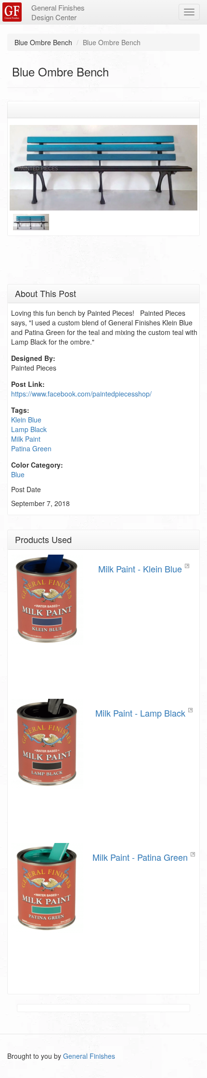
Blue (18, 474)
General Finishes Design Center (58, 12)
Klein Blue (26, 419)
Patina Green (31, 448)
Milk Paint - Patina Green (140, 857)
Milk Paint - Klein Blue (140, 568)
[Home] (13, 12)
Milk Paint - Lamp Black (140, 712)
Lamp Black (29, 429)
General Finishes (89, 1056)
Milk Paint (25, 439)
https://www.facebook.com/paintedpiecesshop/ (81, 393)
